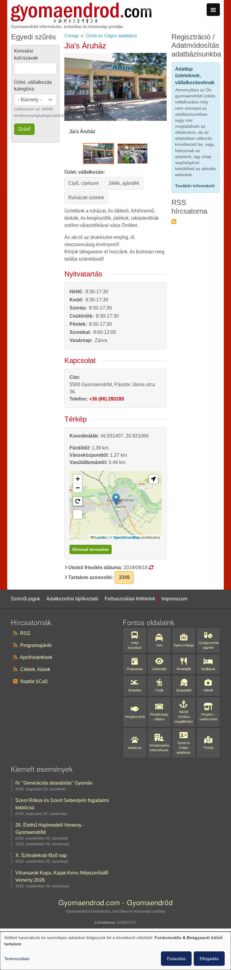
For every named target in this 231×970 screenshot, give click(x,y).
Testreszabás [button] (16, 958)
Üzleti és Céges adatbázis (111, 35)
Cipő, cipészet (83, 183)
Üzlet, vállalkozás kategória (33, 85)
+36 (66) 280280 (106, 398)
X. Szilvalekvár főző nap (41, 855)
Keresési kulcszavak (26, 54)
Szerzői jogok (25, 598)
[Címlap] (81, 5)
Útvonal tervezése (90, 549)
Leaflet (100, 537)
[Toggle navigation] (213, 9)
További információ (195, 185)
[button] (116, 499)
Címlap (71, 35)
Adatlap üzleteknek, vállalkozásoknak (194, 75)
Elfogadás (209, 958)
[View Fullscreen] (77, 514)
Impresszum (174, 598)
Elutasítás (176, 958)
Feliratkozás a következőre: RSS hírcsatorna (173, 221)
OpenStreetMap (126, 537)
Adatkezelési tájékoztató (72, 598)
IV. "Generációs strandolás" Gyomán (54, 782)
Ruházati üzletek (86, 197)
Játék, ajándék (123, 183)
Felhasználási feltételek (130, 598)
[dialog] (115, 951)
